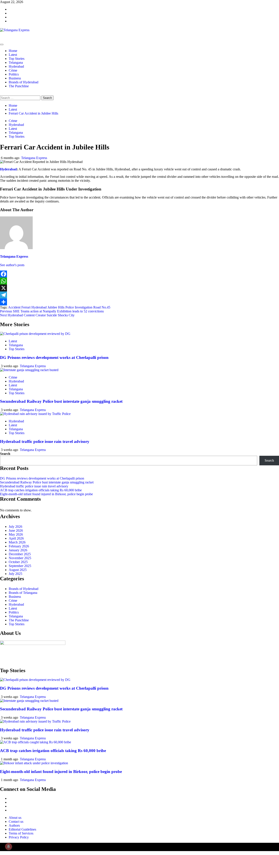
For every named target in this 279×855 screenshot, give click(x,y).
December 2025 (20, 554)
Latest (13, 55)
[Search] (1, 93)
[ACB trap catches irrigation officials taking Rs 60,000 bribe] (35, 742)
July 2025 (15, 574)
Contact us (16, 821)
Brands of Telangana (23, 593)
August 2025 (18, 570)
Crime (13, 70)
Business (15, 78)
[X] (139, 287)
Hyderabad (16, 66)
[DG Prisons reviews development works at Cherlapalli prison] (35, 334)
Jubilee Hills (56, 307)
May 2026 (16, 534)
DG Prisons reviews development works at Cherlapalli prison (54, 357)
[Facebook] (139, 274)
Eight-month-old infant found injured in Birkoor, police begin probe (46, 494)
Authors (14, 825)
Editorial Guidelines (22, 829)
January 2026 (18, 550)
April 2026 (16, 538)
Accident (14, 307)
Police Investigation (78, 307)
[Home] (1, 39)
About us (15, 817)
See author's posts (12, 265)
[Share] (139, 301)
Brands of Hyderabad (23, 82)
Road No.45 (101, 307)
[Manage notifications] (8, 846)
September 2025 (20, 566)
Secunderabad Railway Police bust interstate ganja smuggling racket (61, 401)
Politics (14, 74)
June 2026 (16, 530)
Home (13, 51)
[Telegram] (139, 294)
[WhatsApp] (139, 281)
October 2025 (18, 562)
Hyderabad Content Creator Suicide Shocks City (37, 315)
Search (5, 454)
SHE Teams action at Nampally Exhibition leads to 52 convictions (52, 311)
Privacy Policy (19, 837)
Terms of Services (21, 833)
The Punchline (19, 86)
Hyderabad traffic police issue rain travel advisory (44, 441)
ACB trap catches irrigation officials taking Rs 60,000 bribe (41, 490)
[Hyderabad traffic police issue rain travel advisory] (35, 414)
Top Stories (16, 58)
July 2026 (15, 526)
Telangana (16, 62)
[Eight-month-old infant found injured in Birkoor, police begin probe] (34, 763)
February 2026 (19, 546)
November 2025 (20, 558)
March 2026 (17, 542)
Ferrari (26, 307)
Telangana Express (34, 158)
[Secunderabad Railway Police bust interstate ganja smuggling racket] (29, 370)
